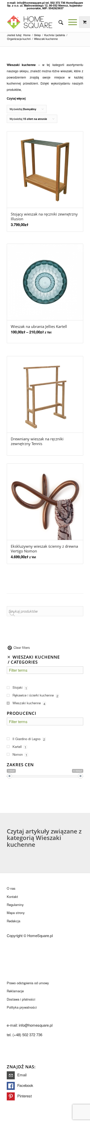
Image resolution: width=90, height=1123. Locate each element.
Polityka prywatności (22, 1007)
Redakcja (13, 921)
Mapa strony (16, 912)
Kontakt (12, 896)
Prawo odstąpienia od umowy (28, 982)
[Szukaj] (58, 22)
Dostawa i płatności (21, 999)
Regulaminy (15, 904)
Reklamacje (15, 991)
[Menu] (70, 22)
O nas (11, 888)
